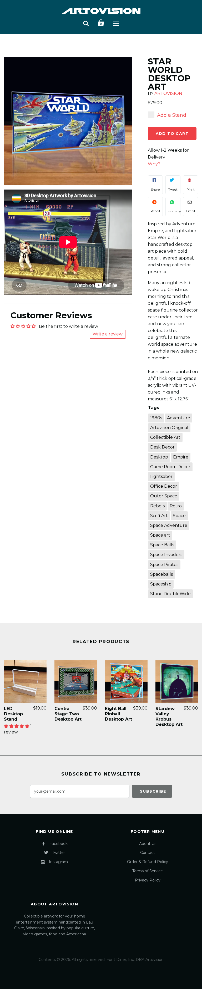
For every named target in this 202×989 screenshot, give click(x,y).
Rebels (157, 505)
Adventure (178, 417)
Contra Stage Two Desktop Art (68, 714)
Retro (176, 505)
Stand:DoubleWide (170, 593)
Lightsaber (161, 476)
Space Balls (162, 544)
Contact (147, 852)
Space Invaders (166, 554)
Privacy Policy (147, 880)
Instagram (58, 861)
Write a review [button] (108, 334)
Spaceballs (161, 574)
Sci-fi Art (159, 515)
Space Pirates (164, 564)
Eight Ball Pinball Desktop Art (118, 714)
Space (179, 515)
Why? (154, 163)
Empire (180, 457)
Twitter (58, 852)
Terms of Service (147, 871)
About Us (147, 843)
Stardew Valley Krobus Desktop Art (169, 716)
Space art (160, 535)
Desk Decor (162, 447)
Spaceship (160, 584)
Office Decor (163, 486)
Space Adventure (168, 525)
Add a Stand (171, 115)
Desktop (159, 457)
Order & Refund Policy (147, 861)
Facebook (58, 843)
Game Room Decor (170, 466)
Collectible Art (165, 437)
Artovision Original (169, 427)
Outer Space (163, 495)
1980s (156, 417)
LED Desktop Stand (13, 714)
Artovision (168, 93)
